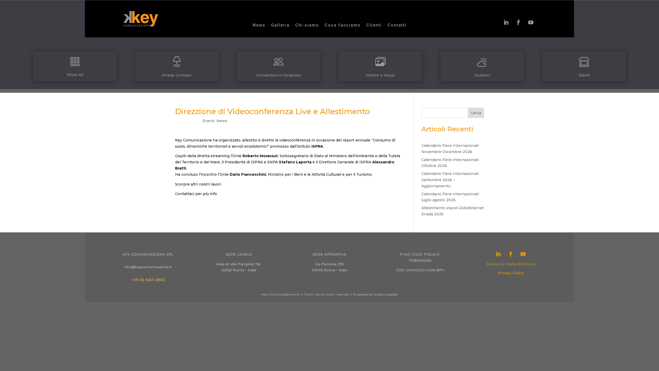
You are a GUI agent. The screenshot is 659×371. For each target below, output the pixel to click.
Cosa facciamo (343, 25)
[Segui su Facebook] (518, 22)
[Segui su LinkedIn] (506, 22)
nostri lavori (210, 184)
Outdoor (482, 75)
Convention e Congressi (278, 75)
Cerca (476, 113)
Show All (75, 74)
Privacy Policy (511, 273)
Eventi (209, 121)
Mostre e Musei (380, 75)
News (259, 25)
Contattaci (184, 193)
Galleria (280, 25)
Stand (584, 75)
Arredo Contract (177, 75)
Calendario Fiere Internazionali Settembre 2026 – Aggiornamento (450, 179)
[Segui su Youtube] (531, 22)
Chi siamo (307, 25)
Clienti (374, 25)
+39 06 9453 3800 (148, 279)
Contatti (396, 25)
